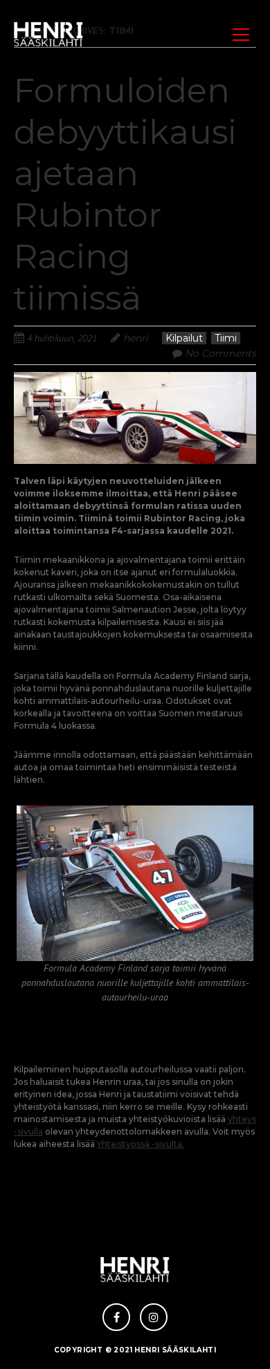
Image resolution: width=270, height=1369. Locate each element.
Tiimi (226, 338)
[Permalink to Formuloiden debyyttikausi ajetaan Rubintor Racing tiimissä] (135, 380)
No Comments (220, 353)
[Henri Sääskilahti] (48, 34)
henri (135, 338)
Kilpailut (184, 338)
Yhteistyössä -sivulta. (140, 1144)
